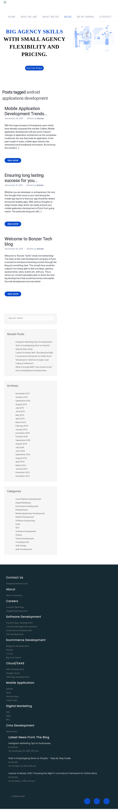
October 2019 (22, 397)
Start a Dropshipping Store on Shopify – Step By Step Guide (39, 758)
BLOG (68, 17)
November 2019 (23, 393)
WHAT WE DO (50, 17)
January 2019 (21, 429)
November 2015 (23, 476)
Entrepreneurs (22, 510)
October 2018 (22, 436)
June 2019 (20, 411)
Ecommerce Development (27, 506)
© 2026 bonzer (18, 796)
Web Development (24, 549)
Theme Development (25, 538)
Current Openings (15, 607)
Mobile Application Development (30, 513)
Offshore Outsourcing (25, 520)
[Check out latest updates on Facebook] (87, 801)
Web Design (21, 545)
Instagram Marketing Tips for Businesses (34, 342)
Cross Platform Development (28, 499)
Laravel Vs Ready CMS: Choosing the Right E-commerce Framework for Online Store (34, 354)
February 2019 (22, 426)
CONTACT (105, 17)
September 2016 (23, 454)
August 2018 (21, 444)
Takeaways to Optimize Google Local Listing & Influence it (32, 361)
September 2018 (23, 440)
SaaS (18, 524)
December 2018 (23, 433)
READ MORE (13, 160)
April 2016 (20, 462)
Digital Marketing (23, 503)
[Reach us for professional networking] (106, 801)
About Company (14, 595)
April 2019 (20, 418)
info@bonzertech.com (17, 583)
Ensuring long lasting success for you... (24, 178)
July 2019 (20, 408)
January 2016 (21, 469)
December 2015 (23, 472)
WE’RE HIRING (85, 17)
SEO (17, 528)
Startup (19, 535)
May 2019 (20, 415)
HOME (12, 17)
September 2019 (23, 401)
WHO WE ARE (29, 17)
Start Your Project (34, 68)
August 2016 (21, 458)
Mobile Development (25, 517)
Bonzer (40, 118)
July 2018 (20, 447)
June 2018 (20, 451)
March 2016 (21, 465)
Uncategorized (22, 542)
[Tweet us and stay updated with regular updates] (97, 801)
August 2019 (21, 404)
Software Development (26, 531)
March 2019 (21, 422)
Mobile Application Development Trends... (26, 111)
